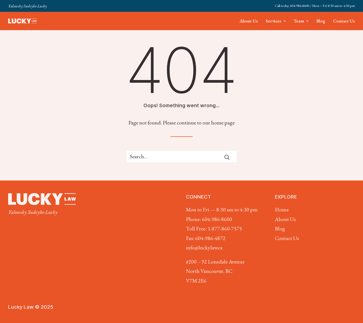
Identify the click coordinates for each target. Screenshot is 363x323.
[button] (227, 157)
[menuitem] (315, 5)
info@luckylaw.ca (204, 247)
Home (282, 209)
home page (223, 122)
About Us (249, 21)
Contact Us (344, 21)
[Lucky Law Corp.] (22, 21)
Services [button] (273, 21)
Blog (320, 21)
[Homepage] (42, 199)
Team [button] (299, 21)
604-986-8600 (217, 219)
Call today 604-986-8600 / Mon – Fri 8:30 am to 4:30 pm (315, 5)
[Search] (181, 156)
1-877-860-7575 (225, 228)
